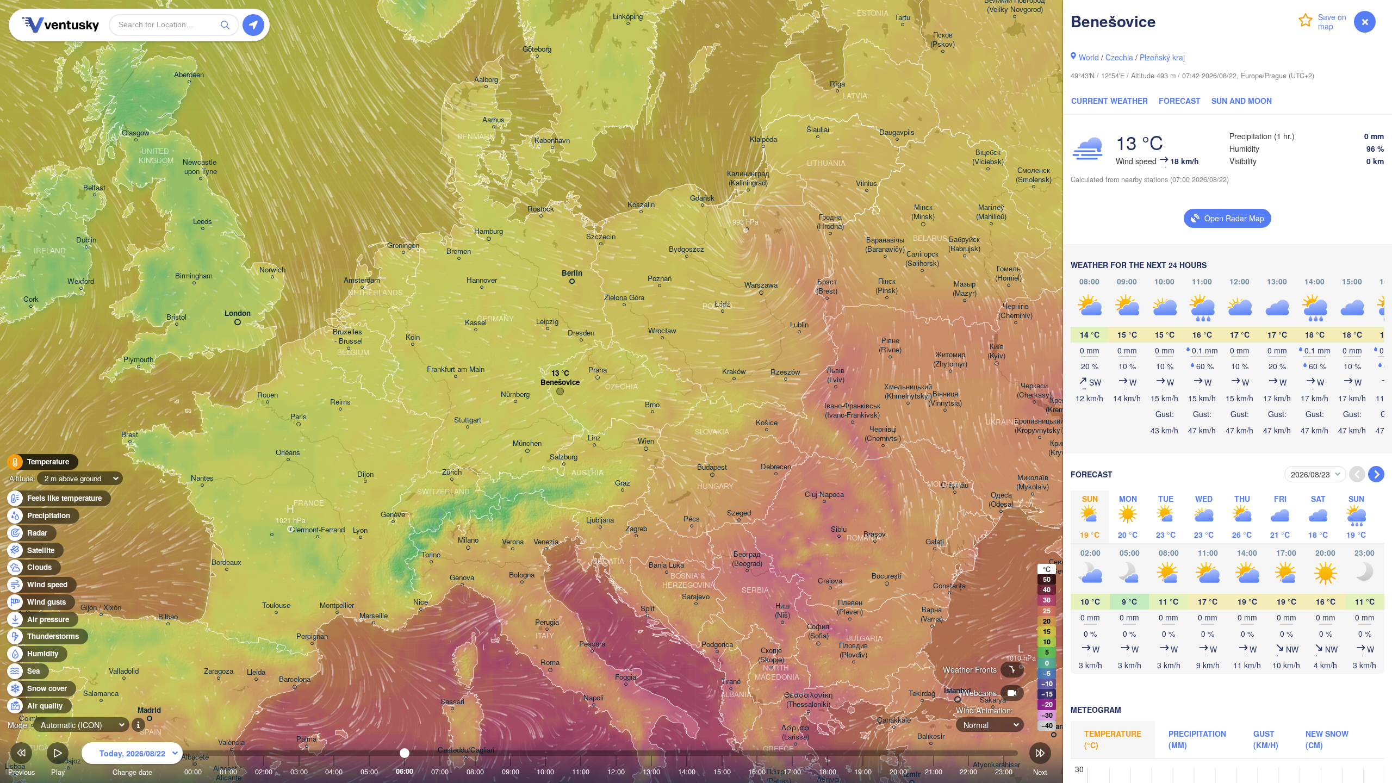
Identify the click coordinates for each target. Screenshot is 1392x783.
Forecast (1180, 100)
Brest (129, 434)
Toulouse (276, 605)
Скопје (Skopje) (771, 655)
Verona (513, 541)
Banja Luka (666, 565)
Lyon (360, 530)
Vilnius (866, 183)
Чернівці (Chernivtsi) (883, 434)
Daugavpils (897, 132)
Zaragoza (218, 671)
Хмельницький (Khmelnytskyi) (908, 391)
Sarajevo (696, 596)
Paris (298, 416)
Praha (597, 370)
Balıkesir (930, 736)
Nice (420, 602)
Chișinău (954, 485)
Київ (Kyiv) (996, 351)
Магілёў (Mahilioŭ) (991, 212)
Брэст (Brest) (826, 286)
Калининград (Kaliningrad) (748, 178)
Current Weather (1109, 100)
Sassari (452, 701)
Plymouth (138, 359)
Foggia (625, 677)
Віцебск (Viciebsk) (988, 157)
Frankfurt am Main (455, 369)
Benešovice (560, 382)
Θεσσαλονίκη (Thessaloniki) (808, 700)
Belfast (94, 187)
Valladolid (124, 671)
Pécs (691, 519)
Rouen (267, 395)
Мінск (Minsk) (923, 212)
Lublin (799, 325)
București (887, 576)
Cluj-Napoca (824, 494)
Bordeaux (226, 562)
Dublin (86, 240)
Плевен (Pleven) (850, 607)
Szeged (739, 513)
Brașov (874, 534)
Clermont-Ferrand (317, 530)
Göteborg (537, 49)
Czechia (1119, 57)
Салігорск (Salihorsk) (922, 259)
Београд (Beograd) (747, 559)
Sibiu (839, 529)
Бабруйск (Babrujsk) (964, 244)
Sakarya (993, 700)
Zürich (452, 472)
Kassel (476, 322)
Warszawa (761, 285)
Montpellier (337, 605)
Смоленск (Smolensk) (1034, 175)
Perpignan (312, 636)
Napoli (593, 698)
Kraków (734, 371)
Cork (31, 299)
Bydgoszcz (686, 249)
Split (648, 608)
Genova (462, 577)
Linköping (628, 16)
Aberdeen (189, 74)
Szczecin (601, 236)
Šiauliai (817, 129)
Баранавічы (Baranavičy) (885, 244)
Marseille (373, 615)
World (1089, 57)
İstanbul (957, 690)
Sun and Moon (1241, 100)
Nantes (202, 478)
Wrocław (662, 330)
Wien (646, 441)
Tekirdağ (922, 693)
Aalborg (486, 79)
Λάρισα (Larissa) (795, 732)
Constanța (949, 586)
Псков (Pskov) (942, 39)
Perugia (547, 622)
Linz (594, 438)
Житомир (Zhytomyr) (950, 359)
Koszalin (641, 204)
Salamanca (101, 693)
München (527, 443)
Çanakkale (894, 720)
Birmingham (194, 276)
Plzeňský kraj (1162, 57)
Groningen (403, 245)
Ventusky (58, 25)
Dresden (581, 333)
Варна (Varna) (932, 614)
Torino (430, 555)
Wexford (80, 281)
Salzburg (563, 457)
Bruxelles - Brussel (348, 336)
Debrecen (776, 466)
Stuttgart (467, 420)
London (238, 313)
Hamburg (488, 231)
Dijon (365, 474)
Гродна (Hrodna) (830, 222)
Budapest (712, 467)
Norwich (272, 270)
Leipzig (547, 321)
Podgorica (717, 644)
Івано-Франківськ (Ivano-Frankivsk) (852, 410)
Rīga (837, 84)
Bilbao (168, 617)
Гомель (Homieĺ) (1008, 273)
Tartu (902, 17)
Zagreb (636, 528)
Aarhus (493, 120)
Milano (468, 540)
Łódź (722, 304)
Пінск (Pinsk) (886, 286)
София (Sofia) (818, 631)
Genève (393, 514)
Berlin (572, 273)
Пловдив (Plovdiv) (853, 650)
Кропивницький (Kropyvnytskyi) (1039, 426)
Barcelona (294, 679)
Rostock (540, 209)
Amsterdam (362, 280)
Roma (550, 662)
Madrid (149, 710)
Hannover (482, 280)
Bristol (176, 317)
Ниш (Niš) (782, 610)
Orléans (288, 452)
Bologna (522, 575)
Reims (340, 402)
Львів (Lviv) (835, 375)
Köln (413, 337)
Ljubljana (600, 520)
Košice (767, 422)
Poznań (660, 278)
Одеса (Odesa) (1001, 499)
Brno (652, 404)
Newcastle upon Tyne (201, 167)
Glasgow (136, 133)
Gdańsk (702, 198)
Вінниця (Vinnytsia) (945, 398)
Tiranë (731, 681)
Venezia (545, 541)
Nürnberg (515, 394)
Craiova (830, 581)
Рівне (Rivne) (890, 345)
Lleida (256, 672)
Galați (934, 541)
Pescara (592, 644)
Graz (622, 483)
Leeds (202, 221)
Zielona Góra (624, 297)
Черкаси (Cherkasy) (1034, 390)
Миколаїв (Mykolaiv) (1032, 482)
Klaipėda (763, 139)
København (552, 140)
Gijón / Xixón (100, 607)
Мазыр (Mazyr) (965, 288)
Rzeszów (785, 372)
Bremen (458, 251)
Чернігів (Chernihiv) (1015, 311)
